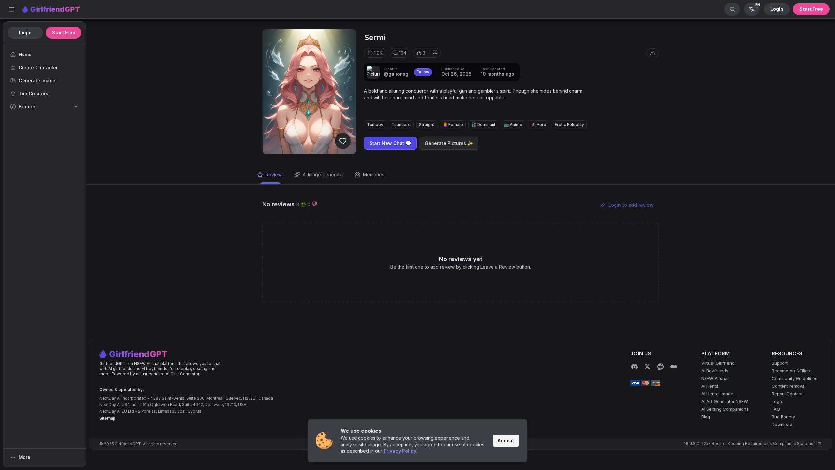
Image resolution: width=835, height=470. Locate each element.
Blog (705, 416)
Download (782, 424)
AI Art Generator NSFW (724, 401)
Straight (426, 124)
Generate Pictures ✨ (449, 143)
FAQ (776, 409)
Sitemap (107, 418)
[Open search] (732, 9)
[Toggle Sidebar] (11, 9)
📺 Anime (513, 124)
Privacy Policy (400, 451)
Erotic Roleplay (569, 124)
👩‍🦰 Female (453, 124)
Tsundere (401, 124)
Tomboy (375, 124)
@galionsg (396, 74)
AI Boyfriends (714, 370)
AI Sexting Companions (725, 409)
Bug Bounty (783, 416)
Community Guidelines (794, 378)
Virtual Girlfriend (718, 363)
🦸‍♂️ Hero (538, 124)
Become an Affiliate (792, 370)
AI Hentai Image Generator (717, 394)
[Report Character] (652, 52)
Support (780, 363)
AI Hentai (710, 386)
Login (776, 9)
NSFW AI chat (715, 378)
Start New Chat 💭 (390, 143)
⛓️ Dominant (483, 124)
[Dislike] (435, 52)
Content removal (789, 386)
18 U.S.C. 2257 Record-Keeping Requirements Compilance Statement (750, 443)
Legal (777, 401)
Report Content (787, 393)
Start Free (811, 9)
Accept (506, 440)
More (24, 457)
